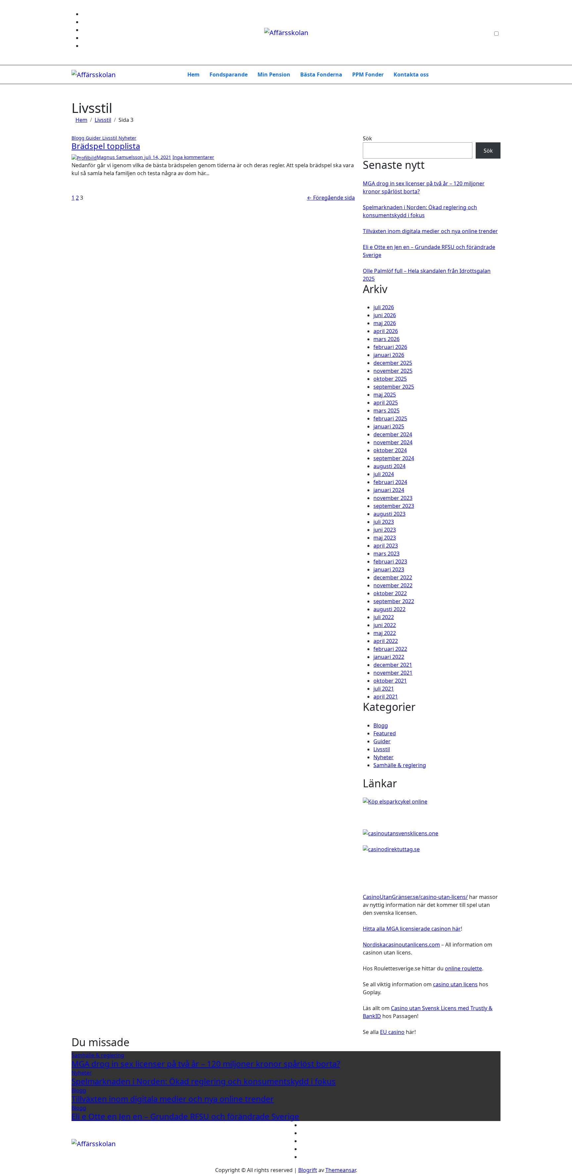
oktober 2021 (390, 680)
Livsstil (110, 138)
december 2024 (392, 434)
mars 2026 (386, 339)
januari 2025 (388, 426)
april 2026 (385, 331)
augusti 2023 (389, 513)
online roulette (463, 968)
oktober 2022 (390, 593)
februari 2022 (390, 649)
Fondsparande (229, 74)
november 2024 (392, 442)
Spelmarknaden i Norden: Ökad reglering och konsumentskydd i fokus (204, 1081)
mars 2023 (386, 553)
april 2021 (385, 696)
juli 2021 (383, 688)
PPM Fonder (368, 74)
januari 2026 (388, 355)
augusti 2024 (389, 466)
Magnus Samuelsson (120, 157)
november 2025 (392, 370)
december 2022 (392, 577)
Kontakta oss (411, 74)
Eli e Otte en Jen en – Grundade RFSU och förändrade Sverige (185, 1116)
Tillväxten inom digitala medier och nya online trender (430, 231)
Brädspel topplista (106, 145)
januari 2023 (388, 569)
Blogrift (307, 1170)
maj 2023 (384, 537)
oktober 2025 (390, 378)
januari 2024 (388, 490)
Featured (384, 733)
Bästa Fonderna (321, 74)
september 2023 (393, 506)
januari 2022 (388, 656)
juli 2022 (383, 617)
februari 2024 (390, 482)
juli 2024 (383, 474)
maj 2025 (384, 394)
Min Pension (274, 74)
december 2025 (392, 363)
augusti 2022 (389, 609)
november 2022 (392, 585)
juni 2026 (384, 315)
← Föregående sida (331, 197)
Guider (94, 138)
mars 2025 (386, 410)
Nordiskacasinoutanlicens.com (401, 944)
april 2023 (385, 545)
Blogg (79, 138)
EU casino (392, 1032)
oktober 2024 (390, 450)
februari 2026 (390, 347)
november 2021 (392, 672)
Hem (193, 74)
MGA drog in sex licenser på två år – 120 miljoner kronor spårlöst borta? (206, 1063)
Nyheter (127, 138)
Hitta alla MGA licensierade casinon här (412, 928)
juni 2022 (384, 625)
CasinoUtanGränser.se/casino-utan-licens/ (415, 897)
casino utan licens (455, 984)
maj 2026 (384, 323)
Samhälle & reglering (399, 765)
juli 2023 (383, 521)
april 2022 (385, 641)
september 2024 (393, 458)
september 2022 (393, 601)
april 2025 (385, 402)
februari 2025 (390, 418)
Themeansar (340, 1170)
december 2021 (392, 664)
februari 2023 (390, 561)
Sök (367, 138)
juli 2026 (383, 307)
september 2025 (393, 386)
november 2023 (392, 498)
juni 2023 (384, 529)
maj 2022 (384, 633)
